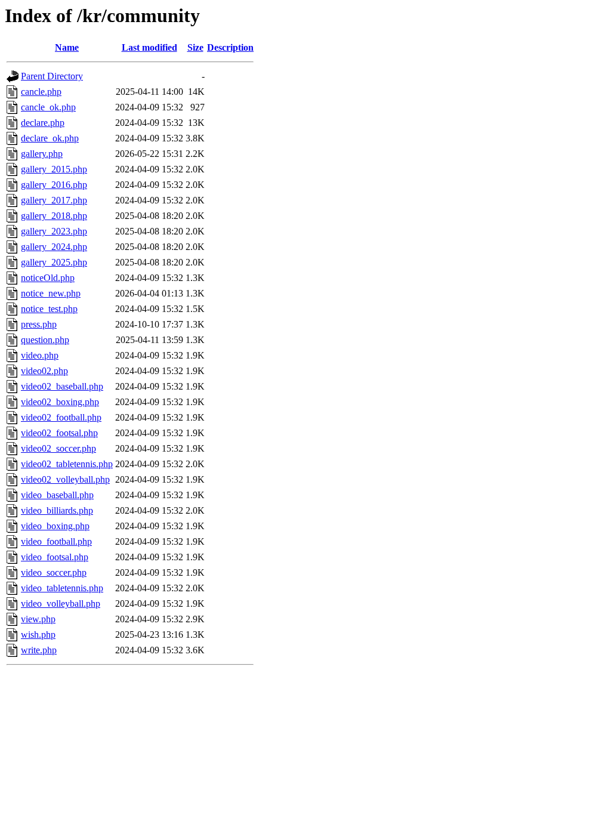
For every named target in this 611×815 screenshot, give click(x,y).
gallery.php (42, 154)
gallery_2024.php (54, 247)
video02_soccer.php (58, 448)
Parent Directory (52, 76)
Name (67, 47)
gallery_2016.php (54, 185)
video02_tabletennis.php (67, 464)
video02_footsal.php (59, 433)
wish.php (38, 634)
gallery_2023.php (54, 231)
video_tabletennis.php (62, 588)
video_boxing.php (55, 526)
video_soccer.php (54, 572)
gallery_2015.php (54, 169)
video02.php (44, 371)
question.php (45, 340)
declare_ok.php (50, 138)
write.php (39, 650)
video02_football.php (61, 417)
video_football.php (56, 541)
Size (195, 47)
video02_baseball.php (62, 386)
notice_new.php (51, 293)
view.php (38, 619)
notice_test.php (49, 309)
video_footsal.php (54, 557)
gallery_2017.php (54, 200)
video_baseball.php (57, 495)
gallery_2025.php (54, 262)
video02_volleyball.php (65, 479)
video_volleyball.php (60, 603)
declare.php (42, 123)
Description (230, 47)
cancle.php (41, 92)
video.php (39, 355)
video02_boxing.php (60, 402)
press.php (39, 324)
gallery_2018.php (54, 216)
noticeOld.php (48, 278)
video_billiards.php (57, 510)
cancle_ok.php (48, 107)
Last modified (149, 47)
